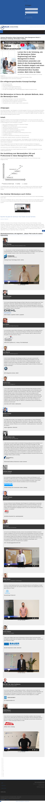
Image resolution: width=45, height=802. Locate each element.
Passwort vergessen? (31, 19)
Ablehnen (7, 799)
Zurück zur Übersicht (4, 219)
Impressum (3, 785)
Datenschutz (3, 788)
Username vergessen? (31, 21)
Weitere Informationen (20, 801)
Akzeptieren (3, 799)
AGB (2, 782)
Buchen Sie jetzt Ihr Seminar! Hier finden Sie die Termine (18, 217)
